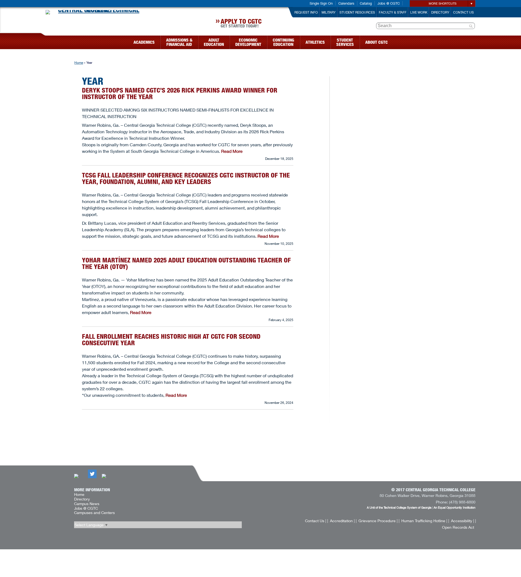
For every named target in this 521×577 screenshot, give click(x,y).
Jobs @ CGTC (388, 3)
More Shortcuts (442, 3)
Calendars (346, 3)
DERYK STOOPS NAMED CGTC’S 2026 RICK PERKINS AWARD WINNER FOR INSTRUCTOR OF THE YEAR (179, 93)
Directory (440, 12)
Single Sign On (321, 3)
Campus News (86, 503)
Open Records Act (458, 527)
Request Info (306, 12)
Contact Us (463, 12)
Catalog (366, 3)
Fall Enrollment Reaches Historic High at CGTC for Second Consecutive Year (171, 339)
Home (78, 63)
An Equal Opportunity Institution (454, 507)
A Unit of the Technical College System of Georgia (399, 507)
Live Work (418, 12)
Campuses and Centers (94, 512)
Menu (43, 40)
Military (329, 12)
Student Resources (357, 12)
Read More (232, 151)
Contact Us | (315, 520)
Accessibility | (462, 520)
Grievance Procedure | (378, 520)
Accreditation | (342, 520)
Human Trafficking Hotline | (424, 520)
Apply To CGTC (241, 24)
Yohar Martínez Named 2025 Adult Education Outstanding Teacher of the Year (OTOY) (186, 263)
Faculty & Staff (392, 12)
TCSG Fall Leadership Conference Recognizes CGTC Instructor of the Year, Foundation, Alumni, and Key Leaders (186, 178)
